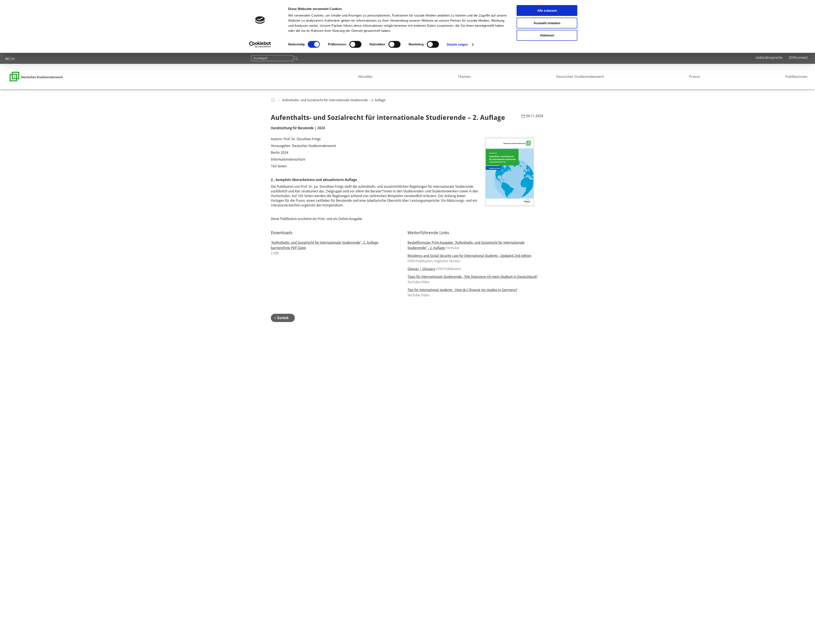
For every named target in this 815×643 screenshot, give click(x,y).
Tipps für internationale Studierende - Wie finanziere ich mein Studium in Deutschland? (472, 277)
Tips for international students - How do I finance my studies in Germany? (462, 290)
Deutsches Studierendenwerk (580, 76)
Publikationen (796, 76)
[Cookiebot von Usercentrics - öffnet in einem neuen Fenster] (260, 44)
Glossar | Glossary (421, 269)
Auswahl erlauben (547, 23)
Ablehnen (547, 35)
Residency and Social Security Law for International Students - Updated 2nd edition (469, 256)
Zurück (282, 318)
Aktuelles (365, 76)
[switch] (355, 44)
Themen (464, 76)
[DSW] (36, 76)
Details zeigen (457, 44)
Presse (694, 76)
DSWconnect (798, 58)
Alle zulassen (547, 10)
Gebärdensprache (769, 58)
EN (13, 58)
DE (7, 58)
